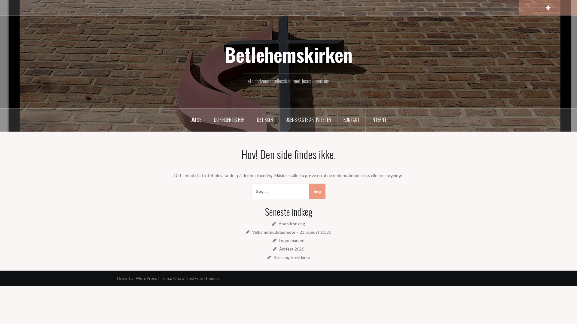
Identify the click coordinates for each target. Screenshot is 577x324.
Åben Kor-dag (292, 223)
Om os (196, 119)
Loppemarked (291, 240)
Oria (177, 278)
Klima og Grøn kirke (291, 257)
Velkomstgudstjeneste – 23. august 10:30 (291, 232)
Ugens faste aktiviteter (308, 119)
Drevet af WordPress (137, 278)
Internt (379, 119)
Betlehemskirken (289, 54)
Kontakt (351, 119)
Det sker (265, 119)
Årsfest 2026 (291, 248)
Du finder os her (229, 119)
